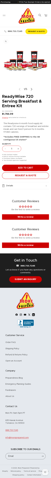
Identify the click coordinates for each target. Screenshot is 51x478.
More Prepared (23, 468)
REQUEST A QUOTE (36, 31)
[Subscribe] (42, 456)
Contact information (34, 475)
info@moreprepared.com (17, 438)
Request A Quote (25, 175)
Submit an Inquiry (25, 279)
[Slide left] (20, 89)
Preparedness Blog (14, 378)
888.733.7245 (15, 31)
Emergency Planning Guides (18, 384)
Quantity (6, 144)
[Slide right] (32, 89)
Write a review (25, 217)
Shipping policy (18, 475)
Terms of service (30, 471)
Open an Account (13, 361)
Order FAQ (10, 342)
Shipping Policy (12, 349)
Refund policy (16, 471)
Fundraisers (10, 390)
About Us (9, 396)
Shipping (5, 117)
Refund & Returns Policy (16, 355)
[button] (4, 15)
